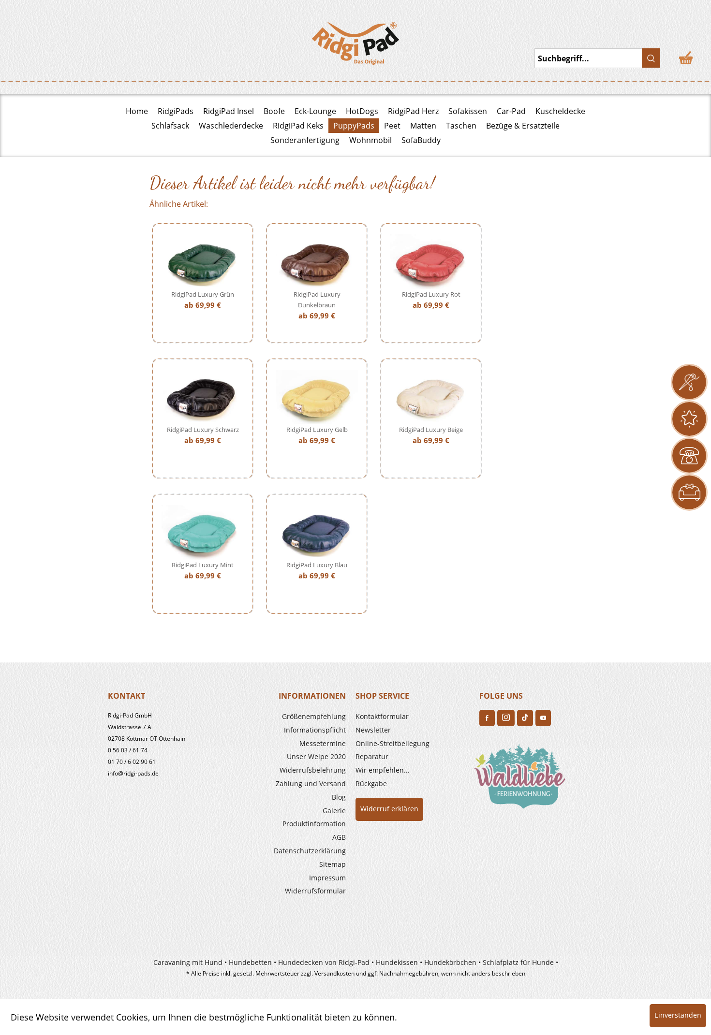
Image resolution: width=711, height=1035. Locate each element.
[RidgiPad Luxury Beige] (431, 397)
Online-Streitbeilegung (393, 743)
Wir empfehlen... (383, 770)
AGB (339, 837)
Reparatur (372, 756)
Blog (339, 797)
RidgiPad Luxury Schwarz (203, 429)
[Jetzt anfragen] (689, 382)
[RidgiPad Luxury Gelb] (317, 397)
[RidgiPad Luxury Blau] (317, 532)
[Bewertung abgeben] (689, 419)
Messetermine (322, 743)
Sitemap (332, 864)
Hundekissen (397, 962)
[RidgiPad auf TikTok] (525, 718)
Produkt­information (314, 823)
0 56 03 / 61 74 (128, 750)
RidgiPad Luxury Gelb (317, 429)
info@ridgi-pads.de (133, 773)
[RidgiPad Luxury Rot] (431, 261)
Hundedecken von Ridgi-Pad (324, 962)
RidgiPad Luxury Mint (203, 565)
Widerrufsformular (315, 890)
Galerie (334, 810)
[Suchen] (651, 58)
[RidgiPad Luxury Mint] (203, 532)
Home (137, 111)
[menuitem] (289, 716)
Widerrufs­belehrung (313, 770)
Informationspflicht (315, 729)
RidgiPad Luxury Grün (202, 294)
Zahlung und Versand (311, 783)
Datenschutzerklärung (310, 850)
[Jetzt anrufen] (689, 456)
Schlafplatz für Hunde (518, 962)
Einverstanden (677, 1015)
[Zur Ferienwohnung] (522, 779)
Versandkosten (334, 973)
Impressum (327, 877)
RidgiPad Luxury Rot (431, 294)
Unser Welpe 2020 (316, 756)
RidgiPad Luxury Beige (431, 429)
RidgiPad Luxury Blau (316, 565)
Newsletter (373, 729)
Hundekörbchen (450, 962)
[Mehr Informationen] (689, 492)
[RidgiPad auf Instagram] (506, 718)
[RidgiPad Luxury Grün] (203, 261)
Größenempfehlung (314, 716)
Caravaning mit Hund (187, 962)
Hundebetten (250, 962)
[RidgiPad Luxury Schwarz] (203, 397)
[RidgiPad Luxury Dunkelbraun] (317, 261)
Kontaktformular (382, 716)
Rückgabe (371, 783)
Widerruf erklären (389, 808)
